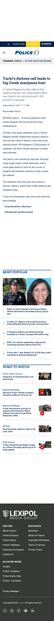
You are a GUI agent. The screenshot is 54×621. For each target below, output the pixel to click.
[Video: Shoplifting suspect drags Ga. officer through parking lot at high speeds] (45, 444)
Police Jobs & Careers (13, 374)
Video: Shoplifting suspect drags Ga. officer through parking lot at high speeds (19, 447)
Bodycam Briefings (11, 390)
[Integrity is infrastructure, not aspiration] (45, 376)
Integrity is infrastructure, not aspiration (18, 377)
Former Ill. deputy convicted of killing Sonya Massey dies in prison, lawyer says (27, 323)
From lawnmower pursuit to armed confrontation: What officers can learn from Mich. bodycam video (17, 412)
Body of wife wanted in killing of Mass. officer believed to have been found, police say (27, 311)
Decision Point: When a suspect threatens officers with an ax (18, 393)
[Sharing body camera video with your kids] (45, 428)
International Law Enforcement (19, 212)
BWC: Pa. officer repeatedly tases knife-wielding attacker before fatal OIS (26, 343)
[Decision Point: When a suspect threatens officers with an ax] (45, 392)
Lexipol (22, 603)
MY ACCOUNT (33, 44)
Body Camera (9, 442)
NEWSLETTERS (19, 44)
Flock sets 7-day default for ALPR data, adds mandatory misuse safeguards (29, 354)
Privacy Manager (11, 591)
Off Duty (6, 426)
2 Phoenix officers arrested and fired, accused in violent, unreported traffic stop (27, 333)
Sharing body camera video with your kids (19, 430)
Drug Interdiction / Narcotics (18, 206)
